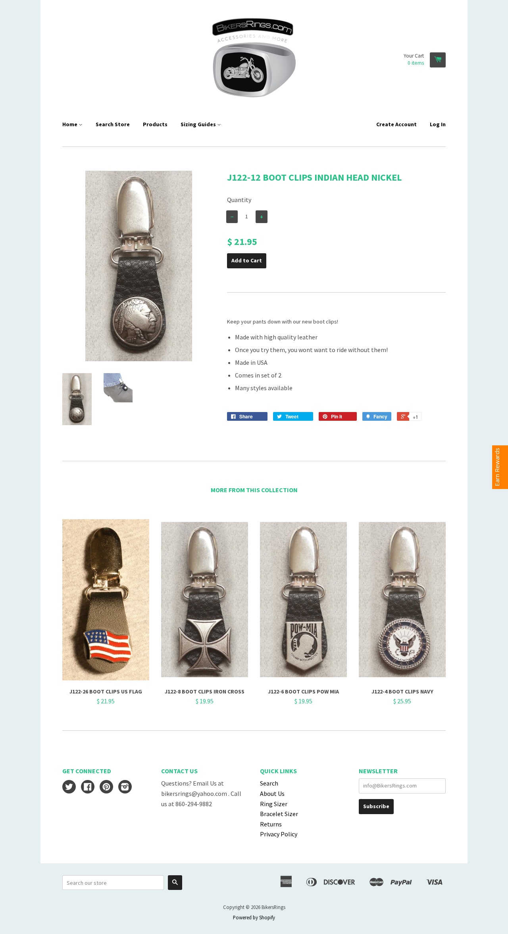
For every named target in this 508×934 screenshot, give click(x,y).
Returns (271, 824)
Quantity (239, 200)
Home (70, 124)
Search (269, 783)
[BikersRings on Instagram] (125, 787)
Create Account (396, 124)
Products (155, 124)
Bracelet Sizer (279, 814)
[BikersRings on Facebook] (87, 787)
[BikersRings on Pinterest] (106, 787)
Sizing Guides (199, 124)
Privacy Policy (278, 834)
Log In (438, 124)
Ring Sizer (273, 804)
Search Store (113, 124)
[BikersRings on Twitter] (69, 787)
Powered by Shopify (254, 917)
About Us (272, 793)
